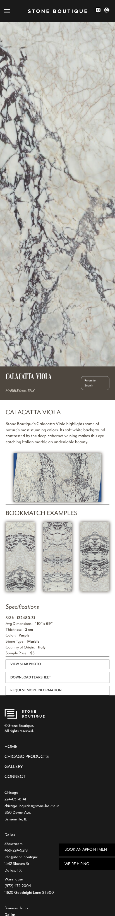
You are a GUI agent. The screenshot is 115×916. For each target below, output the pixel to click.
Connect (15, 776)
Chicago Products (26, 756)
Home (11, 746)
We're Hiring (76, 864)
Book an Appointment (86, 849)
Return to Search (90, 383)
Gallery (13, 766)
